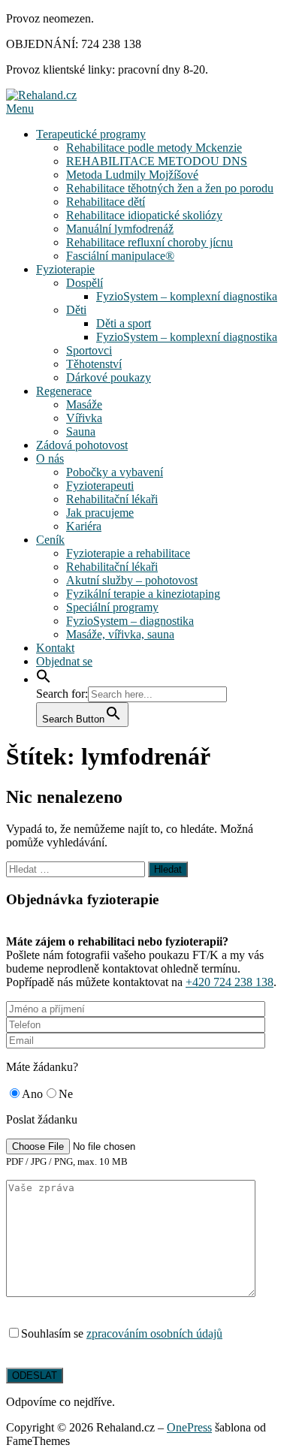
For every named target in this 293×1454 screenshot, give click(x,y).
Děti (76, 309)
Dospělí (84, 282)
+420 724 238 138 (229, 982)
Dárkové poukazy (108, 377)
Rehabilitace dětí (105, 201)
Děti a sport (123, 323)
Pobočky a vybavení (114, 472)
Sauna (80, 431)
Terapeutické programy (91, 134)
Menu (20, 108)
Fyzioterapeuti (100, 485)
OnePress (189, 1427)
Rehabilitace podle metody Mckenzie (154, 147)
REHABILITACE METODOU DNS (156, 161)
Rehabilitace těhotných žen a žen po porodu (169, 188)
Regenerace (64, 391)
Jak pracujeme (100, 512)
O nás (50, 458)
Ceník (50, 539)
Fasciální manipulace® (120, 255)
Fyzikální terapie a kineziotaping (143, 593)
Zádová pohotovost (82, 445)
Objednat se (64, 661)
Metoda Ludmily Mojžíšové (132, 174)
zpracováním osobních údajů (154, 1333)
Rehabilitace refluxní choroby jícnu (149, 242)
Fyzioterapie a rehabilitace (128, 553)
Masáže (84, 404)
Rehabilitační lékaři (112, 499)
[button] (43, 679)
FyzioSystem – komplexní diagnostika (186, 296)
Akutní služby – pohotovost (132, 580)
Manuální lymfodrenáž (120, 228)
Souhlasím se (121, 1333)
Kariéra (83, 526)
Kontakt (55, 647)
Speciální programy (112, 607)
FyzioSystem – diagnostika (130, 620)
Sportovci (89, 350)
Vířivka (84, 418)
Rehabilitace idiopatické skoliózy (144, 215)
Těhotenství (94, 363)
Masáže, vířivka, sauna (120, 634)
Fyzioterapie (65, 269)
